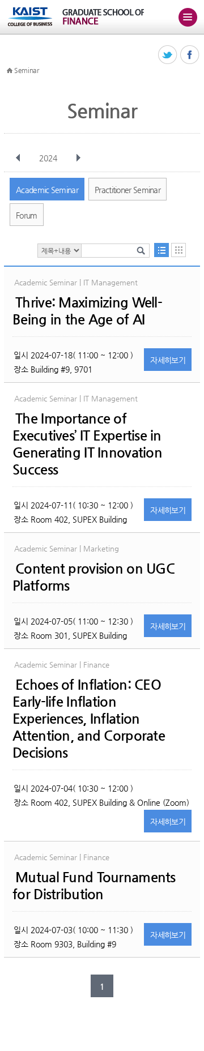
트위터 (168, 55)
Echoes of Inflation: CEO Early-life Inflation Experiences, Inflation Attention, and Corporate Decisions (88, 719)
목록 (161, 250)
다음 (78, 158)
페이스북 (190, 55)
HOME (9, 70)
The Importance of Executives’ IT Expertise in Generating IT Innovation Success (87, 444)
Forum (26, 215)
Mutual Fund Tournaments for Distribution (93, 885)
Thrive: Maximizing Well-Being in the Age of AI (87, 310)
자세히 (167, 360)
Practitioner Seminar (127, 189)
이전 (18, 158)
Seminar (26, 70)
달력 (178, 250)
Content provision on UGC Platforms (93, 577)
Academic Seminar (47, 189)
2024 (48, 158)
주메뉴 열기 (187, 17)
